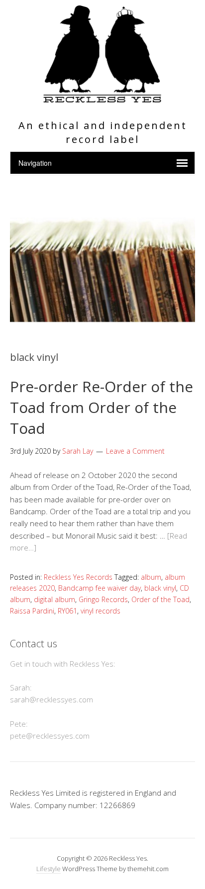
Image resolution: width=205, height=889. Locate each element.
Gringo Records (103, 599)
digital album (54, 599)
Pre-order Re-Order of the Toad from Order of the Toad (101, 407)
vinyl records (100, 610)
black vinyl (160, 588)
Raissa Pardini (32, 610)
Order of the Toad (160, 599)
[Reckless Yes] (102, 98)
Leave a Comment (135, 451)
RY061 (67, 610)
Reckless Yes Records (78, 577)
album (151, 577)
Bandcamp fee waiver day (99, 588)
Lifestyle (48, 868)
